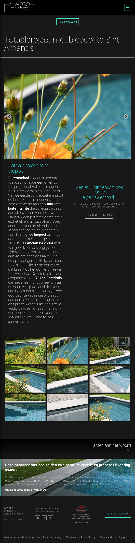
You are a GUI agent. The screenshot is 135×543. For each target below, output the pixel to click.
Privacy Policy (88, 537)
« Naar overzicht (67, 21)
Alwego (58, 537)
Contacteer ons (99, 215)
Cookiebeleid (106, 537)
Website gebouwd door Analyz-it (21, 537)
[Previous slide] (9, 116)
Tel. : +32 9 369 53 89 (46, 508)
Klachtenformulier (81, 522)
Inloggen (122, 537)
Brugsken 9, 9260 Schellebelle (13, 512)
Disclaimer (71, 537)
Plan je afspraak (117, 513)
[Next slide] (125, 116)
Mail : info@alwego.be (47, 511)
